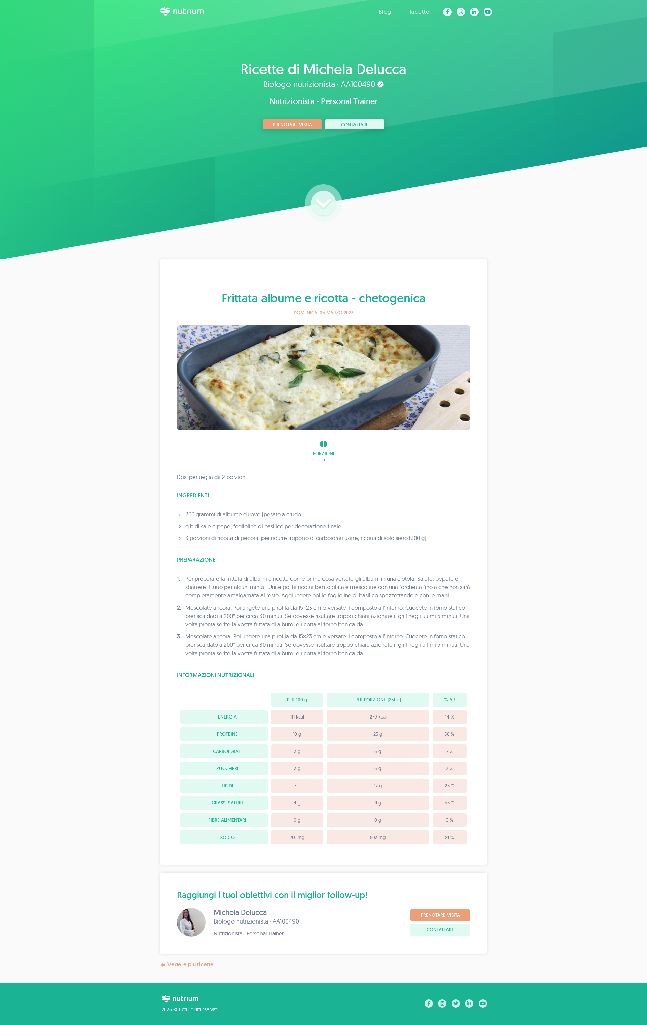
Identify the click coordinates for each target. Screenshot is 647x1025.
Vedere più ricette (190, 964)
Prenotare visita (292, 125)
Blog (385, 11)
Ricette (420, 11)
